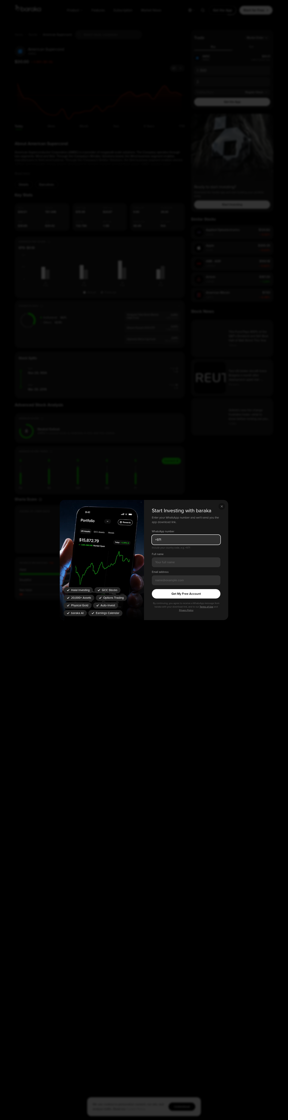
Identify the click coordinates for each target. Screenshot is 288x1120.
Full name (158, 554)
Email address (160, 572)
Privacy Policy (186, 610)
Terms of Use (206, 606)
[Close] (221, 506)
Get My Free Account (186, 594)
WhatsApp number (163, 531)
